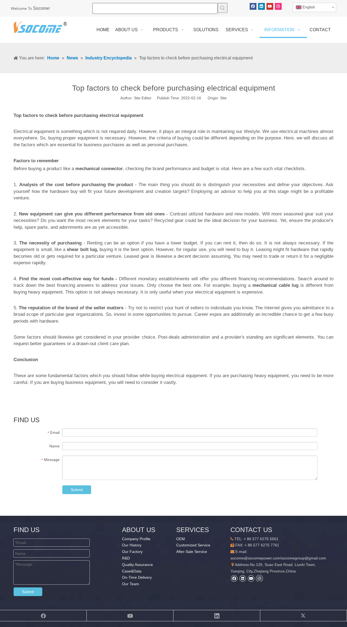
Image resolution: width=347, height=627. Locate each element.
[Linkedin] (261, 6)
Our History (132, 545)
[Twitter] (303, 615)
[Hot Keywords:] (222, 8)
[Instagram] (278, 6)
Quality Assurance (137, 564)
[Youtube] (269, 6)
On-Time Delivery (137, 577)
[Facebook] (253, 6)
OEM (180, 539)
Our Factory (132, 551)
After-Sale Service (191, 551)
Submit (77, 490)
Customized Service (193, 545)
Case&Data (132, 571)
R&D (126, 558)
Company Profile (136, 539)
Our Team (130, 584)
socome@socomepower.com (255, 558)
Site (223, 98)
